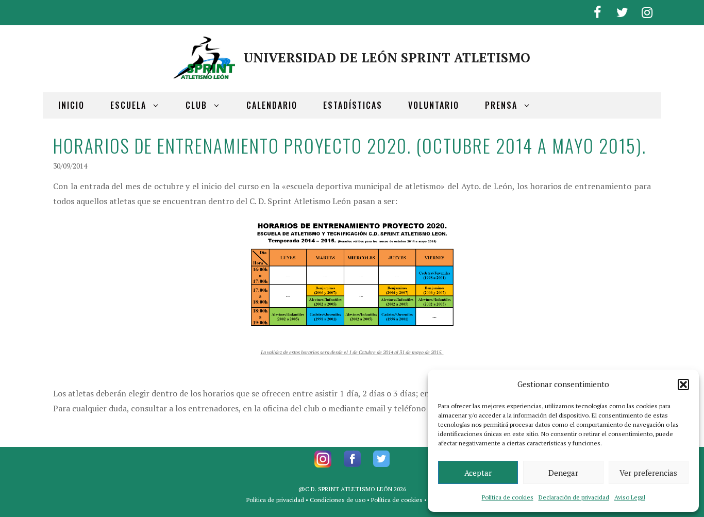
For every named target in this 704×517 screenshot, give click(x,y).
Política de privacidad (275, 500)
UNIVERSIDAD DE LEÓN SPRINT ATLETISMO (386, 57)
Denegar (563, 473)
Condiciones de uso (337, 500)
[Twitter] (622, 10)
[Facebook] (597, 10)
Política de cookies (507, 497)
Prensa (501, 105)
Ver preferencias (648, 473)
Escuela (128, 105)
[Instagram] (646, 10)
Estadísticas (352, 105)
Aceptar (478, 473)
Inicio (71, 105)
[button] (683, 384)
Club (196, 105)
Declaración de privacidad (574, 497)
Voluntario (433, 105)
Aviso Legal (629, 497)
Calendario (271, 105)
